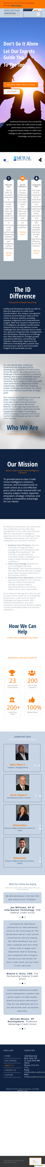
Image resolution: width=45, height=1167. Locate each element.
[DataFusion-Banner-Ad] (32, 9)
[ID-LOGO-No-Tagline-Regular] (12, 9)
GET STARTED (11, 1061)
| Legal (25, 1090)
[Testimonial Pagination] (20, 917)
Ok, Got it (35, 1161)
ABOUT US (9, 1065)
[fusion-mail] (35, 765)
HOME (7, 1056)
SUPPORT (9, 1075)
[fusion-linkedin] (39, 765)
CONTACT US (10, 1070)
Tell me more (9, 254)
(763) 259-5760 (31, 1066)
